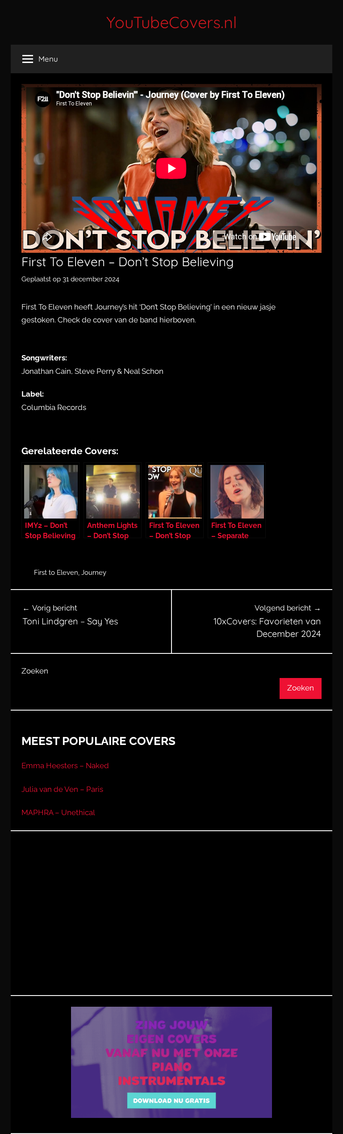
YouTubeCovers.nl (171, 22)
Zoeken (34, 670)
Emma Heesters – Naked (65, 765)
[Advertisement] (171, 924)
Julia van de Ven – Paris (62, 789)
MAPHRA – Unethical (58, 812)
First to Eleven (56, 573)
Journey (93, 573)
